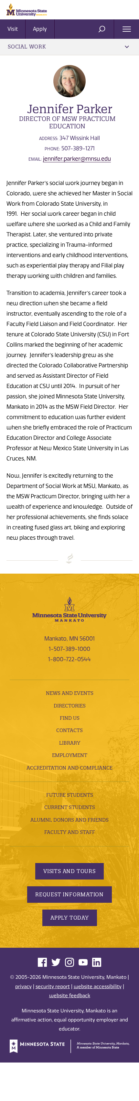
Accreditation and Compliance (69, 768)
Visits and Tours (69, 871)
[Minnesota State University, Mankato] (69, 608)
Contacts (69, 730)
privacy (23, 986)
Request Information (69, 894)
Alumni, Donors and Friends (69, 820)
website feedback (69, 995)
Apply (40, 29)
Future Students (69, 795)
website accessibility (98, 986)
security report (53, 986)
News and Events (69, 693)
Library (69, 743)
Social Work (27, 46)
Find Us (70, 718)
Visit (12, 29)
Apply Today (69, 917)
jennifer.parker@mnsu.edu (77, 159)
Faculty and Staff (69, 832)
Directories (70, 706)
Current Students (69, 807)
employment (69, 755)
